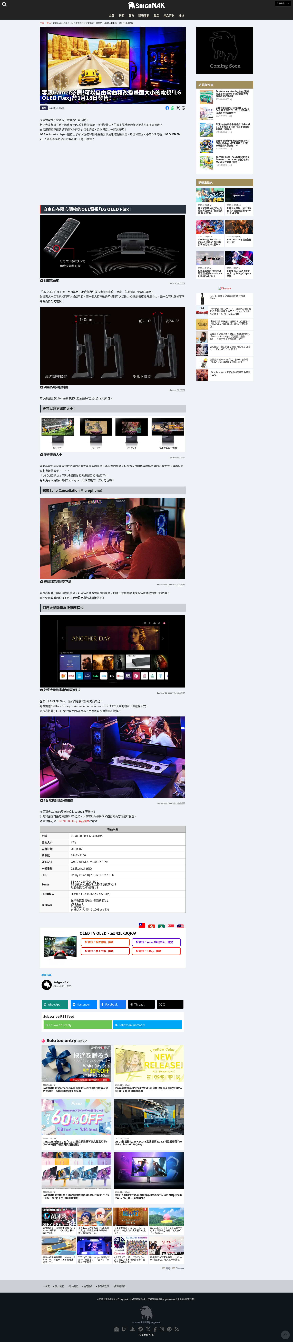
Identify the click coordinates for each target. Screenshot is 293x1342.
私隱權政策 (103, 1286)
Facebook (111, 1004)
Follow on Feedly (60, 1025)
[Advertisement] (113, 175)
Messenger (83, 1004)
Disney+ (180, 1268)
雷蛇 (168, 1268)
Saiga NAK (146, 5)
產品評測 (168, 15)
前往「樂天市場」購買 (100, 950)
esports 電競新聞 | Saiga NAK (146, 1322)
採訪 (181, 15)
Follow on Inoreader (132, 1025)
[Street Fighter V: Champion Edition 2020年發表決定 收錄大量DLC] (210, 227)
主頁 (111, 15)
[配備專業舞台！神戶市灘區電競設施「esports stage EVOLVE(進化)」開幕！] (210, 258)
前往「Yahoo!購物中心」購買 (156, 942)
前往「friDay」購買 (150, 950)
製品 (156, 15)
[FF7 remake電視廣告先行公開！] (239, 227)
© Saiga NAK (146, 1334)
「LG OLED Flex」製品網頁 (174, 584)
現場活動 (143, 15)
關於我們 (59, 1286)
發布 (131, 15)
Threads (139, 1004)
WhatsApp (54, 1004)
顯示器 (48, 975)
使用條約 (88, 1286)
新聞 (121, 15)
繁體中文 (281, 3)
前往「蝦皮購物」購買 (100, 942)
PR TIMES (181, 283)
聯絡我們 (73, 1286)
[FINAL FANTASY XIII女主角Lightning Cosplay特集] (239, 258)
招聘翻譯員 (119, 1286)
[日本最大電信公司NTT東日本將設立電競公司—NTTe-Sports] (239, 195)
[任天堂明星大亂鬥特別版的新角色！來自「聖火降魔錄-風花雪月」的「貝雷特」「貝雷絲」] (210, 195)
